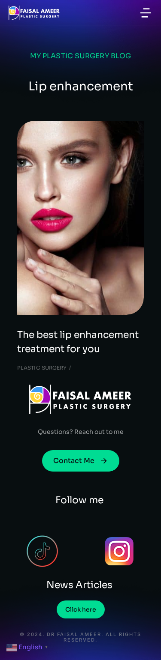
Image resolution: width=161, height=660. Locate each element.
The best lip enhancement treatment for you (78, 342)
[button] (145, 13)
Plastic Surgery (42, 367)
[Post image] (80, 218)
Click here (80, 609)
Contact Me (73, 460)
